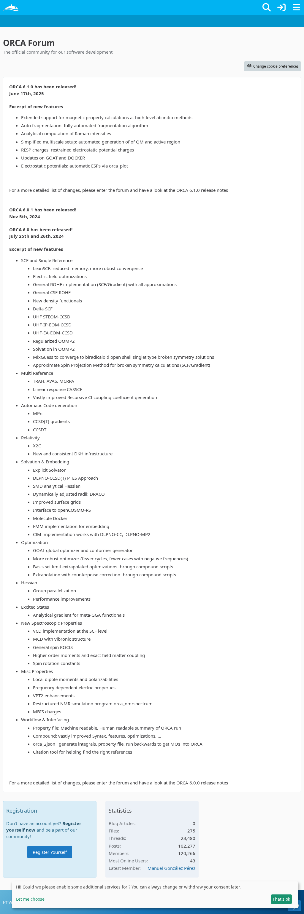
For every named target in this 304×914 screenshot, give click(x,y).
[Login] (281, 7)
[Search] (267, 7)
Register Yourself (50, 852)
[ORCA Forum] (11, 7)
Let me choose (30, 899)
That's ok (281, 899)
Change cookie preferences (276, 66)
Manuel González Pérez (171, 868)
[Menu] (296, 7)
